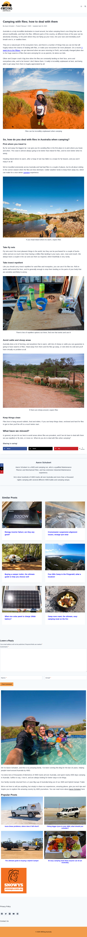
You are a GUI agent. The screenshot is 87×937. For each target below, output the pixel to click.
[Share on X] (1, 468)
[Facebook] (2, 913)
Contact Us (4, 921)
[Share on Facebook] (1, 465)
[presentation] (22, 515)
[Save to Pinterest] (1, 472)
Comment (4, 647)
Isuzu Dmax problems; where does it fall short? (22, 826)
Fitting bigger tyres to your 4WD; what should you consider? (65, 827)
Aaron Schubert (9, 26)
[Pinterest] (17, 913)
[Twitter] (5, 913)
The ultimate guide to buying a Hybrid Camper (22, 861)
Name (4, 678)
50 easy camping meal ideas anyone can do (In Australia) (65, 861)
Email (48, 678)
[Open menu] (81, 6)
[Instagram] (9, 913)
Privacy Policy (5, 906)
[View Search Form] (85, 6)
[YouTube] (13, 913)
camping (26, 172)
